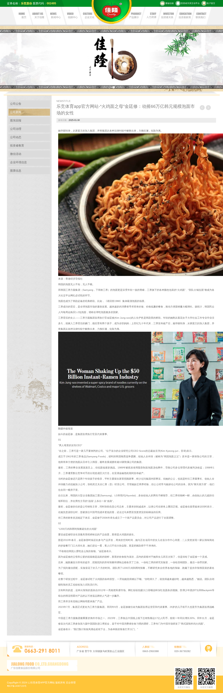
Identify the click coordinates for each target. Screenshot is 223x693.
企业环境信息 (18, 162)
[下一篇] (208, 107)
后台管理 (71, 682)
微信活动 (15, 153)
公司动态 (15, 137)
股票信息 (15, 170)
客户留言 (211, 3)
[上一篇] (202, 107)
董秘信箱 (169, 3)
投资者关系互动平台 (190, 3)
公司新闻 (15, 112)
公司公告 (15, 103)
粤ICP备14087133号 (16, 686)
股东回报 (15, 120)
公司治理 (15, 128)
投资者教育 (17, 145)
